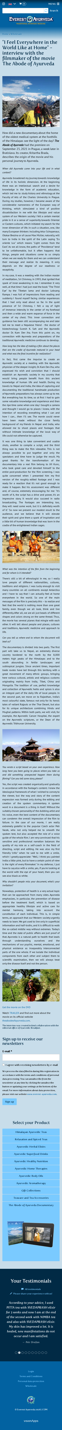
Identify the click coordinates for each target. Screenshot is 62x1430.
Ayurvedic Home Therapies (31, 1168)
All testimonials (32, 1289)
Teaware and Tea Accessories (31, 1197)
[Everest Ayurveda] (31, 21)
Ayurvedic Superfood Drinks (31, 1153)
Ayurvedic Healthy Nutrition (31, 1161)
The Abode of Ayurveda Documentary (31, 1205)
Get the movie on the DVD (16, 1007)
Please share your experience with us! (32, 1293)
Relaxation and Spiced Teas (31, 1139)
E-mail (7, 1051)
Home (5, 34)
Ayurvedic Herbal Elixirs (31, 1146)
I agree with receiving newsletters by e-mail (32, 1064)
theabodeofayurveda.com (16, 1020)
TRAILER (14, 1012)
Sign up (9, 1101)
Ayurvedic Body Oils (31, 1175)
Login (31, 1376)
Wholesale (16, 34)
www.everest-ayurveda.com (42, 1094)
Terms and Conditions (31, 1381)
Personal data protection (31, 1386)
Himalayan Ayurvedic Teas (31, 1132)
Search (54, 10)
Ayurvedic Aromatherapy (31, 1183)
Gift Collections (31, 1190)
